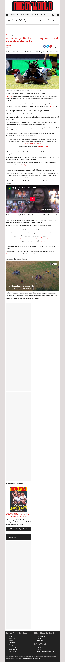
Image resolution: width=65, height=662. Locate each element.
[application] (32, 276)
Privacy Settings (38, 658)
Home (7, 35)
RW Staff (8, 46)
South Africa (9, 96)
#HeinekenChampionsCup (24, 238)
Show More (13, 537)
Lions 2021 (51, 106)
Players (13, 35)
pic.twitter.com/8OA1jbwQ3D (40, 238)
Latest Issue (14, 483)
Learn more (38, 22)
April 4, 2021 (44, 241)
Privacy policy (31, 658)
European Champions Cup (13, 254)
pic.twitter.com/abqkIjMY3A (33, 143)
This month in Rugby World (18, 529)
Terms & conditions (23, 658)
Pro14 (37, 173)
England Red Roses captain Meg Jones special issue (17, 515)
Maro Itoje (24, 165)
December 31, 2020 (42, 146)
